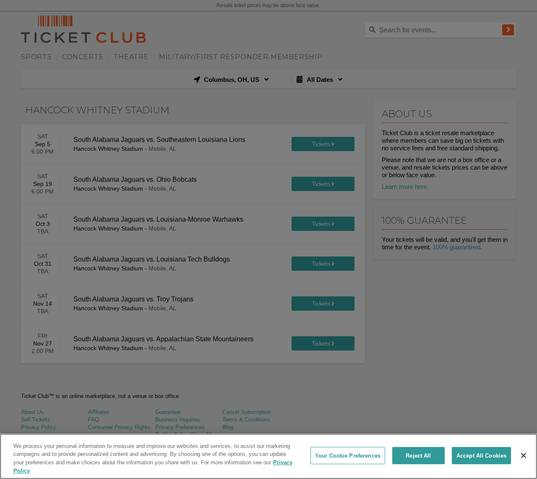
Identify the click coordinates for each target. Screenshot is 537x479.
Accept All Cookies (481, 456)
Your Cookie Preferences (348, 456)
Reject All (418, 456)
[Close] (523, 455)
